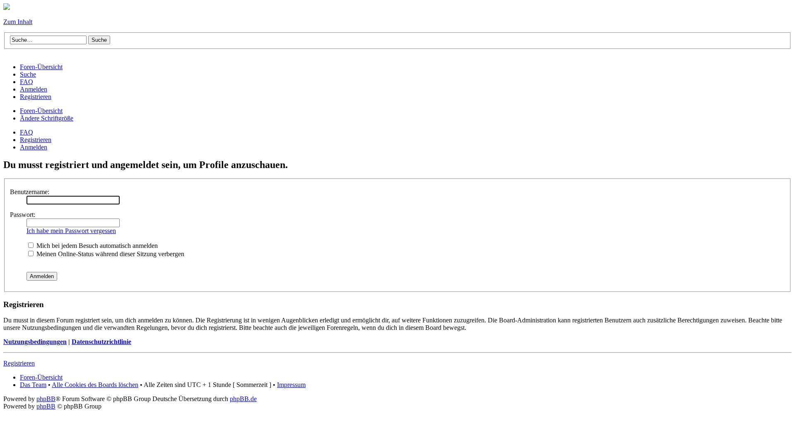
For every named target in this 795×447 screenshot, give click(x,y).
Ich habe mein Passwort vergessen (71, 230)
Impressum (291, 384)
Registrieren (35, 139)
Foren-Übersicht (41, 110)
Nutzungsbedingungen (35, 341)
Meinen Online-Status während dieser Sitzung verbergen (109, 253)
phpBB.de (243, 398)
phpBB (45, 398)
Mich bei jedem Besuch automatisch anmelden (96, 245)
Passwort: (22, 214)
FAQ (26, 132)
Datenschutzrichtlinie (101, 341)
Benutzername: (29, 191)
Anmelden (33, 147)
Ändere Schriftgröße (46, 118)
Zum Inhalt (17, 21)
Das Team (33, 384)
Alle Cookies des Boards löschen (95, 384)
